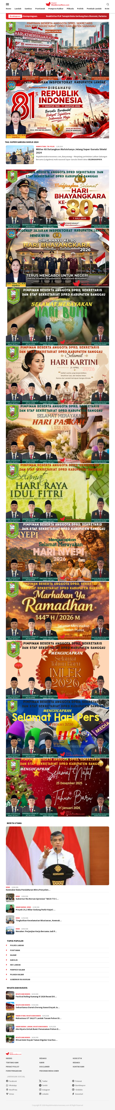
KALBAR (13, 955)
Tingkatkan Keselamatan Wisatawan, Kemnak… (39, 920)
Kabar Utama (41, 146)
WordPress (13, 1090)
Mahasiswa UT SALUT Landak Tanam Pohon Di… (38, 1018)
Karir (41, 1062)
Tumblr (45, 1085)
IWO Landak (15, 965)
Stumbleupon (80, 1085)
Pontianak (15, 950)
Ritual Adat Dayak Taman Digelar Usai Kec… (37, 1040)
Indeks (9, 1058)
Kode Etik (77, 1058)
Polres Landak (17, 945)
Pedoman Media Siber (49, 1071)
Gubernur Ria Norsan (20, 979)
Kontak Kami (78, 1066)
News (8, 887)
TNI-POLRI (51, 146)
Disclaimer (44, 1066)
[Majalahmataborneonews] (57, 4)
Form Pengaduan (14, 1071)
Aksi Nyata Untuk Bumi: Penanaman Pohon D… (38, 1029)
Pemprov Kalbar (17, 970)
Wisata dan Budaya (23, 994)
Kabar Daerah (21, 907)
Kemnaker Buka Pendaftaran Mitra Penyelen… (28, 890)
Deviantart (79, 1094)
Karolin (14, 960)
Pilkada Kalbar (17, 974)
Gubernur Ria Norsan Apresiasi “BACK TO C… (37, 899)
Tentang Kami (12, 1062)
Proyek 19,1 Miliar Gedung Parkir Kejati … (35, 909)
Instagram (46, 1090)
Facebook (13, 1081)
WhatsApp (13, 1085)
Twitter (44, 1081)
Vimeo (11, 1094)
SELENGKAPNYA (95, 159)
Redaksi (43, 1058)
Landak (30, 1027)
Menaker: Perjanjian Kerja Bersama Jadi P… (36, 931)
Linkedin (45, 1094)
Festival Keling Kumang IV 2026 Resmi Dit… (36, 996)
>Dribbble (78, 1090)
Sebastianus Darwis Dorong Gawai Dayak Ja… (38, 1007)
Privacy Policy (12, 1066)
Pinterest (78, 1081)
